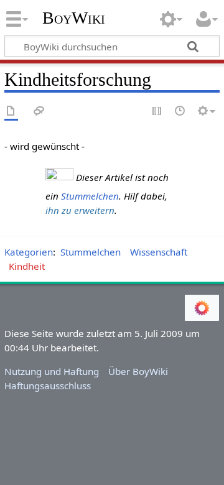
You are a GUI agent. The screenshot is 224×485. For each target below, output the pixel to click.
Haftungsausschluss (47, 385)
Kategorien (28, 252)
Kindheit (27, 266)
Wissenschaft (158, 252)
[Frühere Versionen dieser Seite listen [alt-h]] (180, 111)
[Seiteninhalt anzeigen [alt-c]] (11, 111)
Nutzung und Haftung (51, 371)
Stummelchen (90, 196)
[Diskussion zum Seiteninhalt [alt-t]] (39, 111)
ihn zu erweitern (79, 210)
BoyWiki (73, 18)
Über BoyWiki (138, 371)
